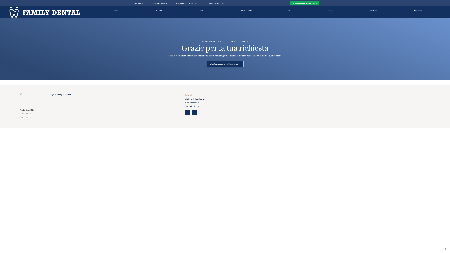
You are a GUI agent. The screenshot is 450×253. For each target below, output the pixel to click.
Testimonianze (246, 10)
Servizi (201, 10)
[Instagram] (232, 3)
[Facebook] (238, 3)
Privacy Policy (25, 118)
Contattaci (373, 10)
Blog (331, 10)
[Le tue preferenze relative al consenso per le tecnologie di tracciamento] (446, 249)
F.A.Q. (290, 10)
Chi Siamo (158, 10)
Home (116, 10)
